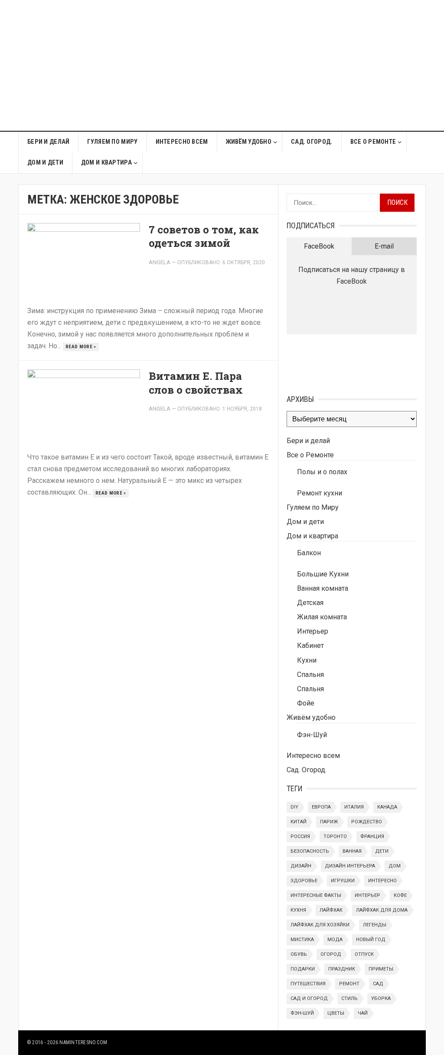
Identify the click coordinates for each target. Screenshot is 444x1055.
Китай (299, 822)
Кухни (307, 660)
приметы (381, 969)
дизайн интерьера (350, 866)
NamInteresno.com (83, 1042)
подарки (303, 969)
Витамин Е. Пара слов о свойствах (196, 382)
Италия (354, 807)
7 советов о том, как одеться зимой (204, 236)
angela (159, 262)
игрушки (343, 880)
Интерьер (312, 631)
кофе (400, 895)
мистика (302, 939)
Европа (321, 807)
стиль (349, 998)
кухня (298, 910)
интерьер (367, 895)
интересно (382, 880)
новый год (370, 939)
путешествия (308, 984)
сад (378, 984)
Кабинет (310, 645)
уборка (381, 998)
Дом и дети (45, 162)
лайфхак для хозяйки (320, 925)
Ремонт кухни (319, 493)
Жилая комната (322, 617)
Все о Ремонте (373, 142)
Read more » (80, 347)
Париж (329, 822)
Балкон (309, 553)
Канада (387, 807)
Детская (310, 603)
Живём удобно (248, 142)
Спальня (310, 674)
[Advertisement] (305, 70)
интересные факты (316, 895)
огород (330, 954)
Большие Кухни (323, 574)
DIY (294, 807)
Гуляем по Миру (112, 142)
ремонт (349, 984)
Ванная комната (322, 588)
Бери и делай (48, 142)
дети (381, 851)
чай (363, 1013)
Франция (372, 836)
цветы (335, 1013)
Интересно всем (182, 142)
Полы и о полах (322, 472)
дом (394, 866)
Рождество (366, 822)
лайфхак (331, 910)
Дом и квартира (106, 162)
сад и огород (309, 998)
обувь (299, 954)
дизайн (301, 866)
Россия (300, 836)
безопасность (310, 851)
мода (335, 939)
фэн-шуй (302, 1013)
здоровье (304, 880)
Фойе (305, 703)
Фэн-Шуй (312, 735)
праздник (341, 969)
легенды (374, 925)
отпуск (364, 954)
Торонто (335, 836)
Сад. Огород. (311, 142)
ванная (352, 851)
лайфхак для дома (382, 910)
